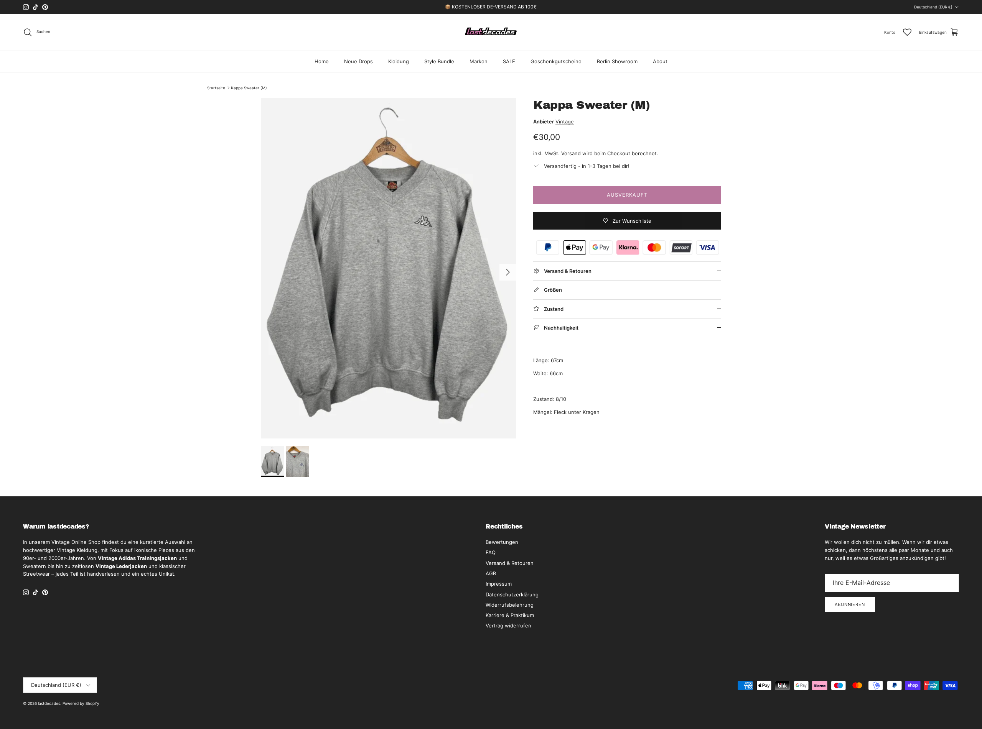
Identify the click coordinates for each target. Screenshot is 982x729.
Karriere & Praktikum (510, 615)
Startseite (216, 87)
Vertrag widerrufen (508, 625)
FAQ (491, 552)
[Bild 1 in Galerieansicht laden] (388, 268)
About (660, 61)
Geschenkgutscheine (556, 61)
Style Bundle (439, 61)
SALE (509, 61)
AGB (491, 573)
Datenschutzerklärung (512, 594)
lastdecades (49, 703)
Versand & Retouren (510, 563)
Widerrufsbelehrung (510, 605)
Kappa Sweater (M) (249, 87)
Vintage (564, 121)
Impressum (499, 584)
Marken (479, 61)
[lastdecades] (491, 32)
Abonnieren (850, 604)
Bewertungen (502, 542)
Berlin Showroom (617, 61)
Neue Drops (358, 61)
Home (322, 61)
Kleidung (398, 61)
